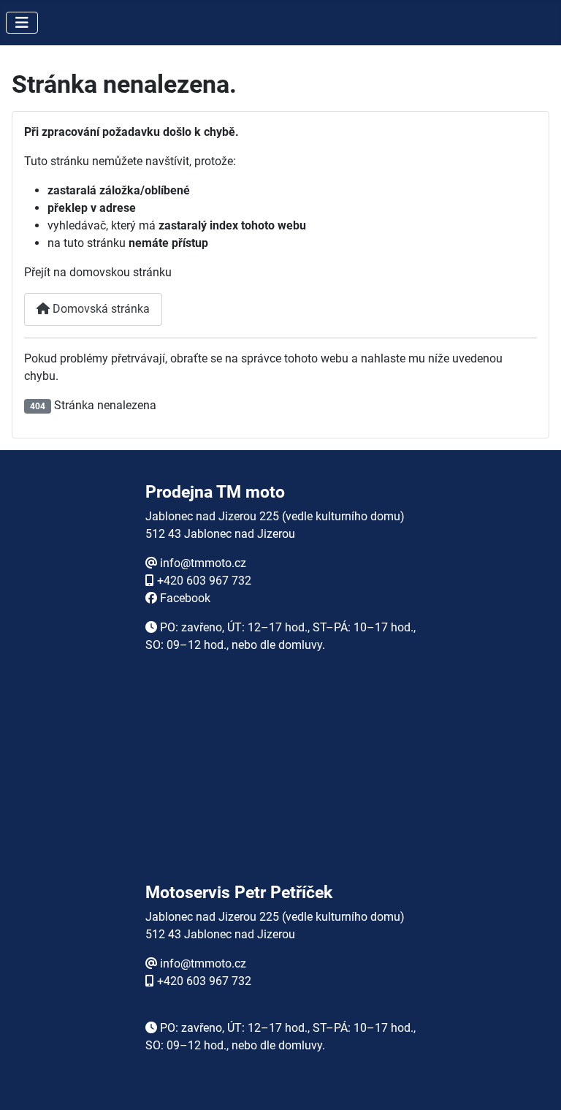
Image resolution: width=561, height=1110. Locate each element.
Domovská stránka (100, 309)
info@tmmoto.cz (203, 563)
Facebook (185, 598)
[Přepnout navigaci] (22, 23)
